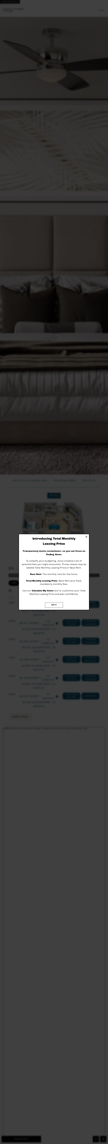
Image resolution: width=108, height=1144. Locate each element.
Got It (54, 605)
